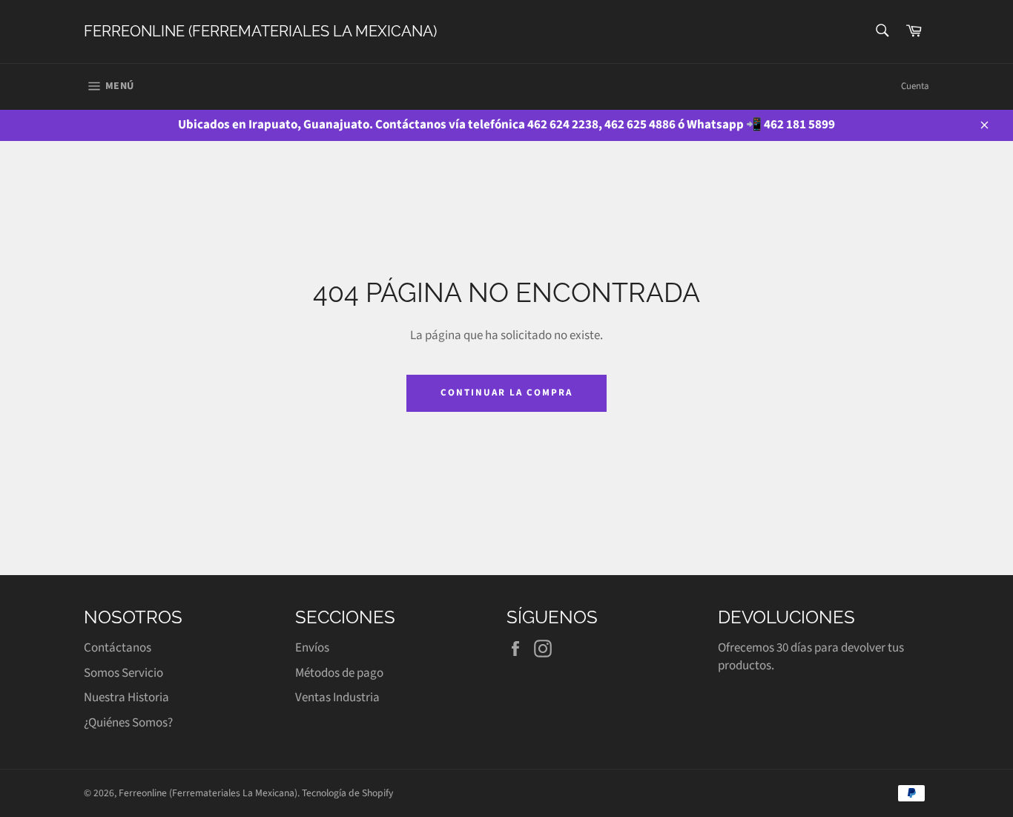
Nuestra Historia (126, 697)
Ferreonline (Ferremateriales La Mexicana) (260, 31)
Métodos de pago (339, 673)
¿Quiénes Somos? (128, 723)
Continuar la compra (506, 392)
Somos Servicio (123, 673)
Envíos (312, 648)
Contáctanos (117, 648)
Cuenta (915, 86)
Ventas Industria (337, 697)
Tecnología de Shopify (347, 793)
